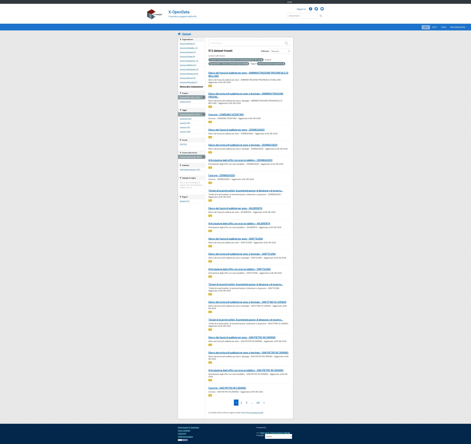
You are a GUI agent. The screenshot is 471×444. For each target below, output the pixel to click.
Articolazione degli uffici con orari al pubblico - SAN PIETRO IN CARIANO (245, 370)
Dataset (187, 34)
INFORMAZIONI (457, 27)
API (243, 412)
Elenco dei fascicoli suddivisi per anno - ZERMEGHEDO (236, 130)
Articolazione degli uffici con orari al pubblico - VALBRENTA (239, 223)
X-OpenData (182, 14)
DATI (426, 27)
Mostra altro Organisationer (191, 86)
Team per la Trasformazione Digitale (275, 432)
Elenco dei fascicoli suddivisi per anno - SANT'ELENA (235, 239)
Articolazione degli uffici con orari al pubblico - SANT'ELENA (239, 269)
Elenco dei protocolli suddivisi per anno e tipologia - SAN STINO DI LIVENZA (247, 302)
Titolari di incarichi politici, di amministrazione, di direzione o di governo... (245, 190)
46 (258, 402)
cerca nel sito (294, 16)
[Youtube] (322, 9)
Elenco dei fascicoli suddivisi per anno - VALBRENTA (235, 208)
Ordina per (265, 51)
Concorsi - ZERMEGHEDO (221, 175)
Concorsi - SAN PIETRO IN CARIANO (227, 388)
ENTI (434, 27)
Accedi (289, 2)
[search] (286, 43)
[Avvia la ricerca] (321, 16)
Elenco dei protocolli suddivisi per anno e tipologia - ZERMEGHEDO (242, 145)
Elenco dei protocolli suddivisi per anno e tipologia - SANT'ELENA (242, 254)
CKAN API (182, 433)
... (252, 402)
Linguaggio (260, 435)
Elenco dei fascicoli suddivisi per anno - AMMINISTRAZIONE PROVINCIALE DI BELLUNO (248, 74)
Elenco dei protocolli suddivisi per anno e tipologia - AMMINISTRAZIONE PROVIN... (245, 95)
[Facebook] (310, 9)
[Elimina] (261, 60)
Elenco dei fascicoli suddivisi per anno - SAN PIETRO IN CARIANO (242, 337)
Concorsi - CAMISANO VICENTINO (226, 114)
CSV (210, 86)
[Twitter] (316, 9)
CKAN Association (185, 436)
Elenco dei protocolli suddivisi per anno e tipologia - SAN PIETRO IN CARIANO (248, 352)
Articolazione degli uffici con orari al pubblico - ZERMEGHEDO (240, 160)
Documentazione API (256, 412)
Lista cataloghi (184, 430)
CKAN (260, 430)
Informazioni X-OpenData (188, 427)
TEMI (443, 27)
